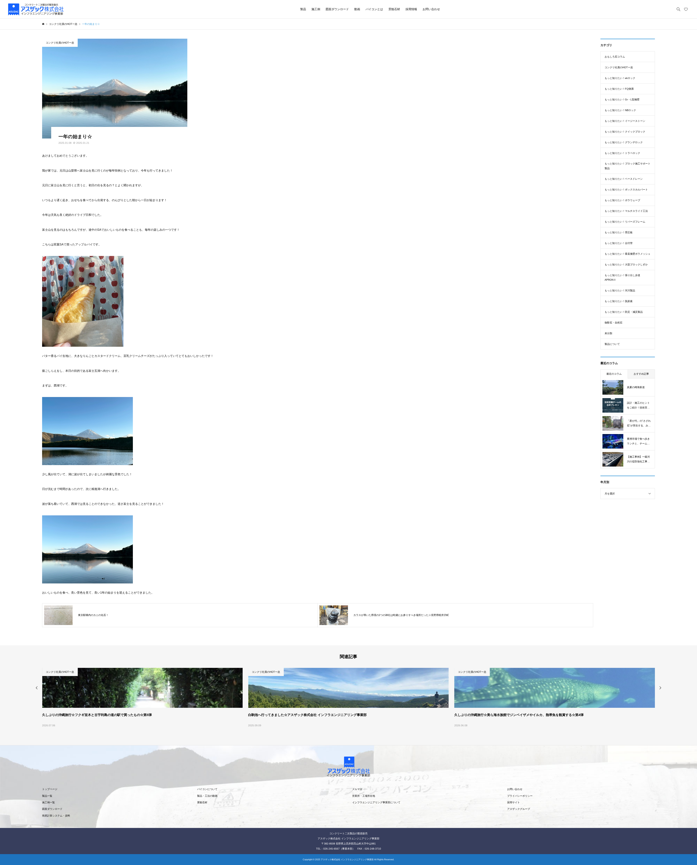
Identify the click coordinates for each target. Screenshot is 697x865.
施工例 (315, 9)
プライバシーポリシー (520, 795)
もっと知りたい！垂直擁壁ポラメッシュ (627, 253)
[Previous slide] (36, 687)
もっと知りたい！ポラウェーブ (622, 200)
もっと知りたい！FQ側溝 (619, 88)
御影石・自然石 (613, 322)
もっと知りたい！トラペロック (622, 153)
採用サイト (513, 802)
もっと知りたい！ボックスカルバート (626, 189)
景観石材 (394, 9)
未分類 (608, 333)
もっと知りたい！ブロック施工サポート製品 (627, 166)
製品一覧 (47, 795)
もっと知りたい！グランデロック (624, 142)
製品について (612, 344)
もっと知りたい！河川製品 (620, 290)
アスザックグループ (518, 808)
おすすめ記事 (641, 373)
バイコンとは (374, 9)
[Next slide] (660, 687)
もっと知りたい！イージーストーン (625, 120)
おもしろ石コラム (615, 56)
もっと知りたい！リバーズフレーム (625, 221)
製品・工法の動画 (207, 795)
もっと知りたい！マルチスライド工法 (626, 210)
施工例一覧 (48, 802)
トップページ (49, 789)
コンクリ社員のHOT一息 (60, 42)
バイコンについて (207, 789)
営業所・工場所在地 (363, 795)
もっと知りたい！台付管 (619, 243)
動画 (357, 9)
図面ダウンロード (337, 9)
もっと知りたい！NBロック (620, 110)
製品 (303, 9)
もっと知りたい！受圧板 (619, 232)
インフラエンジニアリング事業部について (376, 802)
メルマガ (357, 789)
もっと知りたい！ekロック (620, 78)
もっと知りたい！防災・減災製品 (624, 311)
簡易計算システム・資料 (56, 815)
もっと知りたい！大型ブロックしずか (626, 264)
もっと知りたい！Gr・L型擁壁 (622, 99)
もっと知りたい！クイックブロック (625, 131)
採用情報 (411, 9)
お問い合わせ (431, 9)
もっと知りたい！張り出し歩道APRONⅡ (622, 277)
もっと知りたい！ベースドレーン (624, 178)
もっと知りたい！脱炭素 (619, 301)
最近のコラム (614, 373)
